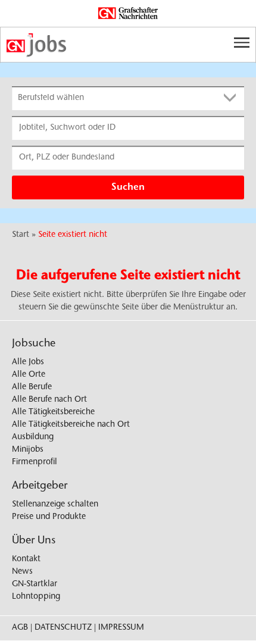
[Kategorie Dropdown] (232, 98)
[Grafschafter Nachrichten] (128, 13)
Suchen (128, 187)
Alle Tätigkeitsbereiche (53, 412)
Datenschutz (63, 628)
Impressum (121, 628)
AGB (20, 628)
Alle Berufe (32, 387)
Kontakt (26, 559)
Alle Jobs (28, 362)
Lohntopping (36, 597)
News (22, 572)
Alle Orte (28, 375)
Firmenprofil (34, 462)
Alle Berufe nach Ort (49, 400)
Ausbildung (33, 437)
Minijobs (27, 450)
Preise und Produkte (49, 517)
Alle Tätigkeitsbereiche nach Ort (71, 425)
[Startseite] (128, 45)
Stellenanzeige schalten (55, 505)
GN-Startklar (34, 584)
